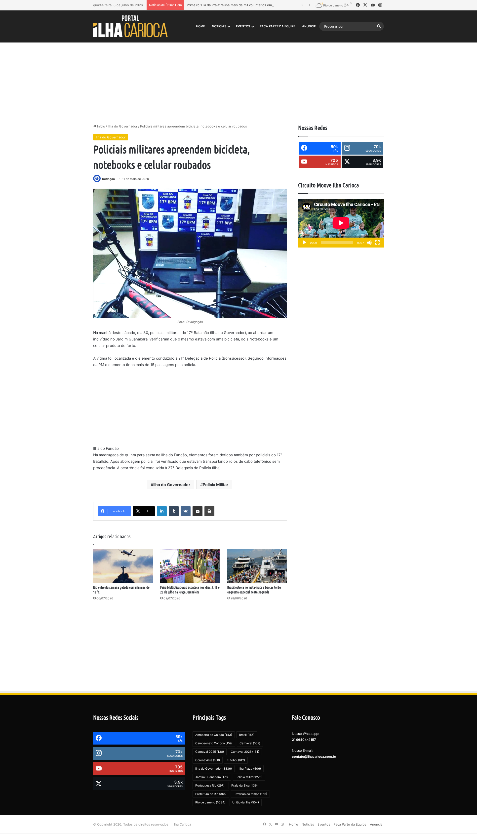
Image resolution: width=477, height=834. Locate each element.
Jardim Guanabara (212, 777)
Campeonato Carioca (214, 743)
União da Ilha (245, 802)
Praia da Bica (244, 785)
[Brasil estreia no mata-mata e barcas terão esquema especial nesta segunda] (257, 566)
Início (100, 126)
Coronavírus (207, 760)
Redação (108, 179)
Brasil (246, 735)
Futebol (236, 760)
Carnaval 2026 (245, 751)
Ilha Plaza (250, 768)
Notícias (219, 26)
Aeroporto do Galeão (213, 735)
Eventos (243, 26)
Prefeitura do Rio (211, 794)
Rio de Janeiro (210, 802)
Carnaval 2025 (209, 751)
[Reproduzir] (304, 242)
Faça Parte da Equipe (277, 26)
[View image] (190, 253)
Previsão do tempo (250, 794)
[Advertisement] (238, 81)
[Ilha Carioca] (130, 26)
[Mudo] (369, 242)
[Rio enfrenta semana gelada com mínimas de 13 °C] (123, 566)
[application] (341, 223)
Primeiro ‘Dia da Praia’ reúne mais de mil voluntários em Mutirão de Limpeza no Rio (250, 5)
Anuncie (309, 26)
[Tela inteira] (377, 242)
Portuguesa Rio (209, 785)
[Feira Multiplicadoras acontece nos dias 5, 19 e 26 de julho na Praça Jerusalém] (190, 566)
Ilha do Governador (122, 126)
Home (200, 26)
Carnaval (249, 743)
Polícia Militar (215, 484)
